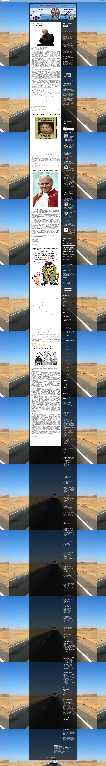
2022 (65, 298)
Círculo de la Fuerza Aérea (68, 448)
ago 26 (67, 343)
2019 (65, 302)
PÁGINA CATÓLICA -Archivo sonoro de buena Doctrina (68, 588)
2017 (65, 305)
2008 (65, 393)
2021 (65, 299)
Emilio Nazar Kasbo (38, 344)
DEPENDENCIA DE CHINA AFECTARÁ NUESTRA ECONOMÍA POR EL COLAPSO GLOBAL (43, 347)
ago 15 (67, 359)
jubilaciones (43, 344)
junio (66, 381)
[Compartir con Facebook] (35, 110)
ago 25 (67, 345)
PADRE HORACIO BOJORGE (69, 584)
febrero (66, 387)
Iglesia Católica (45, 112)
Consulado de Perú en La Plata (69, 475)
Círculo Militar (66, 449)
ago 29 (67, 324)
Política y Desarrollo (67, 616)
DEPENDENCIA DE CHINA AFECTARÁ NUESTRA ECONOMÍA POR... (70, 341)
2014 (65, 309)
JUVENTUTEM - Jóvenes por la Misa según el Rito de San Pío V (69, 542)
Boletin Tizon (66, 436)
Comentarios (67, 290)
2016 (65, 306)
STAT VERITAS (66, 656)
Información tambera (67, 524)
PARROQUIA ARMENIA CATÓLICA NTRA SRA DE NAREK (68, 596)
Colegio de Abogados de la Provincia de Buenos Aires (68, 455)
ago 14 (67, 360)
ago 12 (67, 363)
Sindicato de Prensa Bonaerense (69, 649)
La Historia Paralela (67, 544)
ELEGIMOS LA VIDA (67, 497)
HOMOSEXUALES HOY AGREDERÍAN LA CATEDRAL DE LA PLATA (72, 230)
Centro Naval (66, 443)
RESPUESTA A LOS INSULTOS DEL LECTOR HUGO (71, 203)
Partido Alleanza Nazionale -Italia (69, 598)
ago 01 (67, 378)
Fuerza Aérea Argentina (68, 508)
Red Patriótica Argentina (68, 628)
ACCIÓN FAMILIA (67, 404)
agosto (66, 320)
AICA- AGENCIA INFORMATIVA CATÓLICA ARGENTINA (69, 408)
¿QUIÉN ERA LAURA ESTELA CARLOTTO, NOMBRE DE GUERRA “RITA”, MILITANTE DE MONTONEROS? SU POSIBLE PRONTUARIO (69, 168)
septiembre (67, 319)
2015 (65, 308)
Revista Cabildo (66, 636)
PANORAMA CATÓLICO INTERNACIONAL (68, 593)
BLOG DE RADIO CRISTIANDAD (67, 435)
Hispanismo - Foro (67, 522)
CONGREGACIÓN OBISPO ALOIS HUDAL (68, 469)
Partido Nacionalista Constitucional (67, 607)
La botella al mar (66, 543)
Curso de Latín (66, 486)
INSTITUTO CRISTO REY (68, 527)
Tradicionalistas (56, 112)
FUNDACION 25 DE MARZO (68, 511)
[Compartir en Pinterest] (36, 110)
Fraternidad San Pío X (38, 112)
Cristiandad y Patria (67, 478)
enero (66, 388)
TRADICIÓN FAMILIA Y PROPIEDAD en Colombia (68, 660)
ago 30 (67, 323)
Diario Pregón (67, 690)
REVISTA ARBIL (66, 633)
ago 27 (67, 327)
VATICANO (66, 681)
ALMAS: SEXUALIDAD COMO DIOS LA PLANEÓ (69, 411)
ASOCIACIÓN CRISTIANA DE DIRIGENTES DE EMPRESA (69, 424)
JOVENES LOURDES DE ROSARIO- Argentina (68, 539)
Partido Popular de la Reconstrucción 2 (67, 611)
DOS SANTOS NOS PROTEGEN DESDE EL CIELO (44, 170)
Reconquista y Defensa (68, 627)
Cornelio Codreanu (67, 477)
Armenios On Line (67, 419)
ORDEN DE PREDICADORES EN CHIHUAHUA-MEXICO (69, 579)
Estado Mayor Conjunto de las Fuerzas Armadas (69, 499)
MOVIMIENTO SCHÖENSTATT (69, 565)
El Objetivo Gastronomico (68, 121)
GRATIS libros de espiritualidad (69, 516)
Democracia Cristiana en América (69, 487)
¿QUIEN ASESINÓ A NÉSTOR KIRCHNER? (72, 213)
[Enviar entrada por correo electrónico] (58, 109)
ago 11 (67, 364)
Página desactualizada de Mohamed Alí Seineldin (68, 590)
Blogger (58, 757)
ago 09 (67, 367)
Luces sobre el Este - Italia (68, 551)
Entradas (66, 288)
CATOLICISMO (66, 440)
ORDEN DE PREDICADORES (69, 577)
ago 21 (67, 350)
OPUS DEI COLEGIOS (68, 574)
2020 (65, 301)
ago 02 (67, 377)
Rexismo (65, 637)
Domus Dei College (68, 692)
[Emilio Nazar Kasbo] (63, 240)
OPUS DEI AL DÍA (67, 571)
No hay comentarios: (53, 109)
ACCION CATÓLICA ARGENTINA (67, 403)
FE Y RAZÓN (66, 504)
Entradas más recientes (36, 441)
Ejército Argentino (67, 492)
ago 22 (67, 349)
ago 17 (67, 356)
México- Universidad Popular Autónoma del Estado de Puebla (69, 558)
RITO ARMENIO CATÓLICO (68, 638)
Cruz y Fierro (66, 482)
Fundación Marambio (67, 514)
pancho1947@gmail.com (35, 241)
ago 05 (67, 373)
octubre (66, 317)
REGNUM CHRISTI (67, 631)
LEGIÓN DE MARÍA (67, 545)
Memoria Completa (67, 554)
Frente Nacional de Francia (68, 507)
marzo (66, 386)
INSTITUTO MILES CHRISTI (68, 530)
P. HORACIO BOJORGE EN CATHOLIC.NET (68, 581)
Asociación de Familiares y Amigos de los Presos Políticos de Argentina (69, 432)
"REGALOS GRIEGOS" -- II (38, 25)
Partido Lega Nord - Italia (68, 605)
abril (66, 384)
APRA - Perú (66, 413)
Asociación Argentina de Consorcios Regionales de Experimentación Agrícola (68, 421)
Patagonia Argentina (67, 612)
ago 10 (67, 366)
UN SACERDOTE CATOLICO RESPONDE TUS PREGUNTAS (69, 668)
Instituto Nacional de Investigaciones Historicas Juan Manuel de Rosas (69, 532)
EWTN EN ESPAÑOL (67, 500)
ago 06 (67, 371)
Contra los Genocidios (67, 476)
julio (66, 380)
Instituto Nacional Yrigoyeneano (69, 536)
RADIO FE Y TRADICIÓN (68, 622)
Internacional (37, 168)
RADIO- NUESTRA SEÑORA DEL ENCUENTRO (68, 624)
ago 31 (67, 321)
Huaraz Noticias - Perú (67, 523)
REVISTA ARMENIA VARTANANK (67, 635)
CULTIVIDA (66, 483)
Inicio (47, 441)
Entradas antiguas (56, 441)
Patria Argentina (66, 613)
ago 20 (67, 352)
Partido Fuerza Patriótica (68, 602)
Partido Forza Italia (67, 601)
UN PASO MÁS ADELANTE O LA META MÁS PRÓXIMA (45, 114)
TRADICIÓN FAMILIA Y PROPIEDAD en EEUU (68, 662)
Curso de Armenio (67, 484)
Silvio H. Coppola (42, 168)
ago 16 (67, 357)
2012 (65, 312)
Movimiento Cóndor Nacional (68, 559)
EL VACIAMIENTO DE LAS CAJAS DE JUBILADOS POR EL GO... (70, 338)
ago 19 (67, 353)
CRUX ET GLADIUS (67, 481)
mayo (66, 383)
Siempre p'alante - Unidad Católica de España (68, 648)
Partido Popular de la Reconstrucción (67, 609)
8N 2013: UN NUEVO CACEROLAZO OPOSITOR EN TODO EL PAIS (71, 193)
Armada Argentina (67, 416)
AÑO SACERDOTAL (67, 412)
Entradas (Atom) (38, 444)
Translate (71, 130)
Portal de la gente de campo (68, 617)
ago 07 (67, 370)
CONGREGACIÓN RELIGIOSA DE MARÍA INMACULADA (69, 471)
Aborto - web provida (67, 401)
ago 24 (67, 346)
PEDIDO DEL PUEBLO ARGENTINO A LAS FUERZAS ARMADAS (71, 136)
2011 (65, 313)
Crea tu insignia (65, 241)
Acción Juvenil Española (68, 405)
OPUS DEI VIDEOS (67, 576)
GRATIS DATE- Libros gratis (68, 515)
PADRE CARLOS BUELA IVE (69, 583)
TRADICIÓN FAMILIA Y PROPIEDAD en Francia (68, 664)
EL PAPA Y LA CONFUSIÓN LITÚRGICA (71, 157)
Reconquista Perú (67, 626)
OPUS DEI (66, 570)
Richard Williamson (51, 112)
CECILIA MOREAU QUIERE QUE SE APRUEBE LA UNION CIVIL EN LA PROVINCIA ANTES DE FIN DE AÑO (69, 147)
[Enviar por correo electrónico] (32, 110)
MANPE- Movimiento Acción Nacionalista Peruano (68, 553)
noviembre (67, 316)
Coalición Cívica (66, 450)
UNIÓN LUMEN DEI (67, 671)
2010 (65, 390)
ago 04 (67, 374)
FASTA (65, 501)
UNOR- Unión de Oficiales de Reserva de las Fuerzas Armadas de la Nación (69, 677)
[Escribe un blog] (33, 110)
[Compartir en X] (34, 110)
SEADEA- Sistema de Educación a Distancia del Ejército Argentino (69, 646)
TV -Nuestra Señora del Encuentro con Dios (68, 666)
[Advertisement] (83, 722)
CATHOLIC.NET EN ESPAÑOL (69, 439)
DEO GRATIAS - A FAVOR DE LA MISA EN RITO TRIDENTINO (69, 489)
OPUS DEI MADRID (67, 575)
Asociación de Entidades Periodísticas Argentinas (68, 430)
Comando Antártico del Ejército (69, 457)
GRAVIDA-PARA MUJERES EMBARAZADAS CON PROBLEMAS (68, 519)
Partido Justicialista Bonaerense (69, 603)
